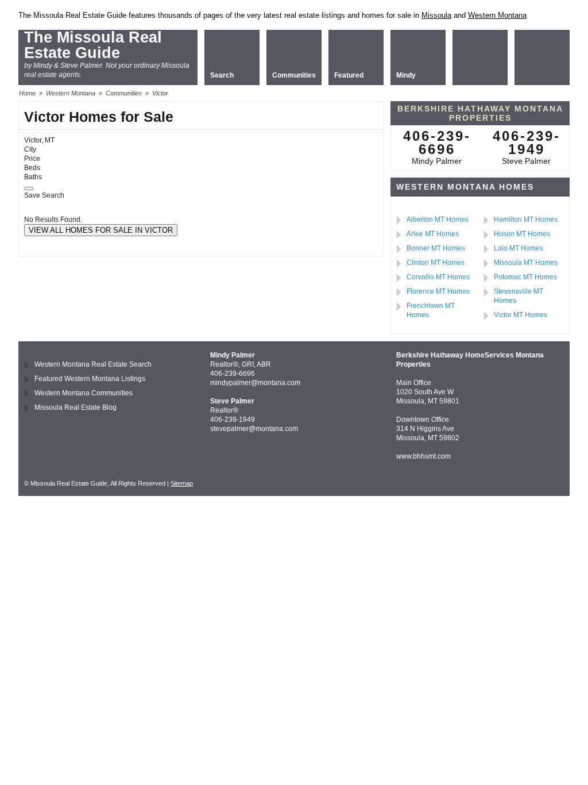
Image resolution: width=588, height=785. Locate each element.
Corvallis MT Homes (438, 277)
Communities (124, 93)
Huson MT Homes (522, 234)
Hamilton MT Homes (526, 220)
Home (27, 93)
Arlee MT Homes (433, 234)
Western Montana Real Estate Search (93, 364)
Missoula (436, 15)
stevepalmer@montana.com (254, 429)
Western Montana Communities (83, 393)
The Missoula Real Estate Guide (93, 45)
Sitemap (182, 483)
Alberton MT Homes (438, 220)
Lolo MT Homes (518, 248)
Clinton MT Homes (436, 263)
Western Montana (497, 15)
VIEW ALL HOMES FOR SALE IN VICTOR (101, 230)
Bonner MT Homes (436, 248)
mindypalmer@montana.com (255, 383)
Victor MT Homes (520, 315)
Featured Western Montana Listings (89, 379)
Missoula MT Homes (526, 263)
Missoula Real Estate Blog (75, 407)
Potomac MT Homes (525, 277)
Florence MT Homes (438, 291)
